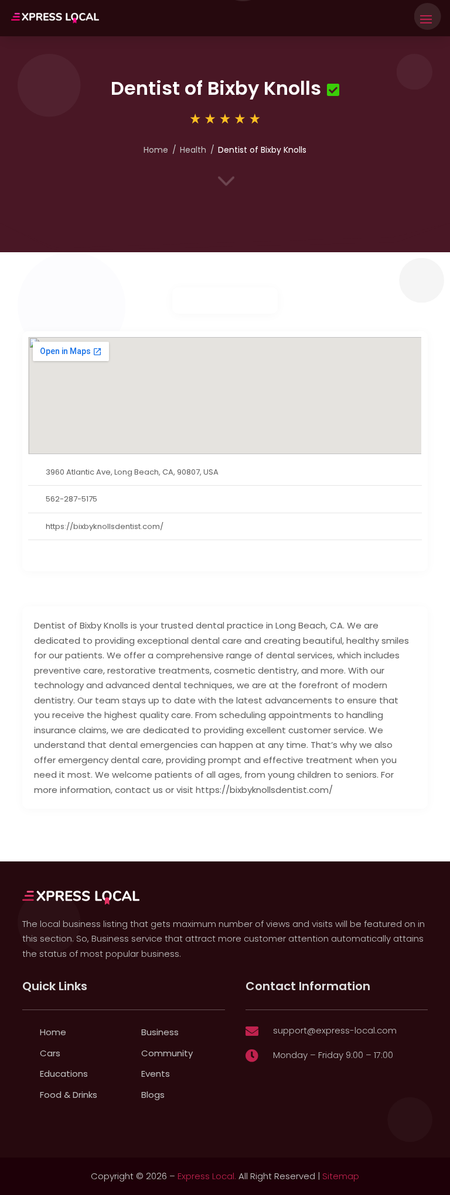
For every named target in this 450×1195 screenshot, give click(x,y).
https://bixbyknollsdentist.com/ (104, 526)
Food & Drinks (68, 1094)
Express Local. (207, 1176)
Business (160, 1032)
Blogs (153, 1094)
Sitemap (340, 1176)
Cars (50, 1053)
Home (156, 150)
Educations (64, 1073)
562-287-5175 (71, 498)
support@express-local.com (335, 1030)
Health (193, 150)
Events (155, 1073)
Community (167, 1053)
